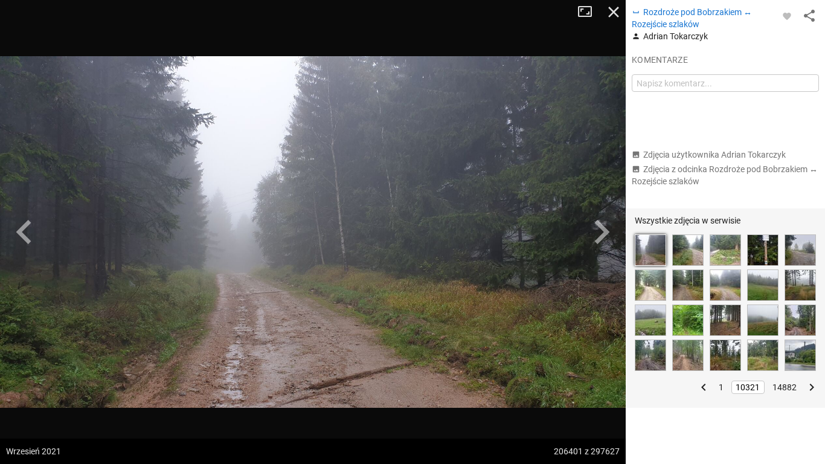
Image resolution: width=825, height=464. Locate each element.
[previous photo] (24, 232)
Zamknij (614, 12)
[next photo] (601, 232)
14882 (784, 387)
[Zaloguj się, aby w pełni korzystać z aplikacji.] (787, 16)
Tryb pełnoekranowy (589, 12)
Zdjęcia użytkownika (714, 155)
